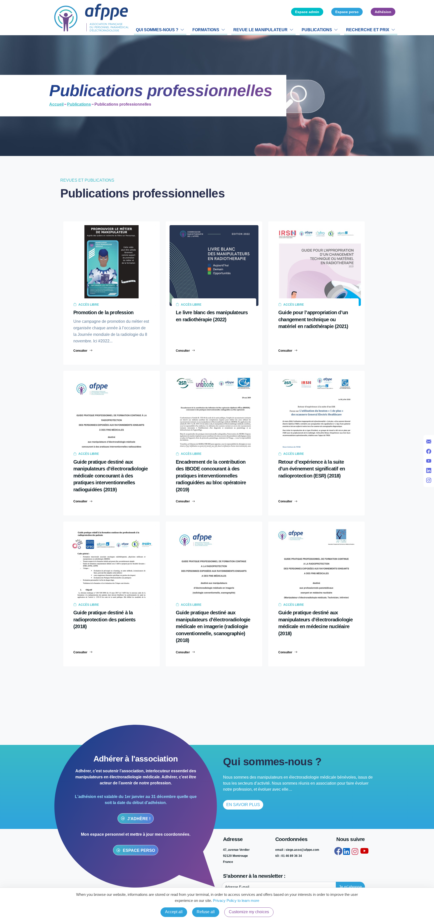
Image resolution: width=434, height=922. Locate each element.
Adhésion (383, 12)
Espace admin (307, 12)
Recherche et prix (367, 30)
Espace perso (347, 12)
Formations (205, 30)
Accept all (174, 912)
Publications (317, 30)
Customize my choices (249, 912)
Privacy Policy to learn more (235, 900)
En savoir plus (243, 805)
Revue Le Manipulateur (260, 30)
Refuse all (206, 912)
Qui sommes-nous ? (157, 30)
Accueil (56, 104)
